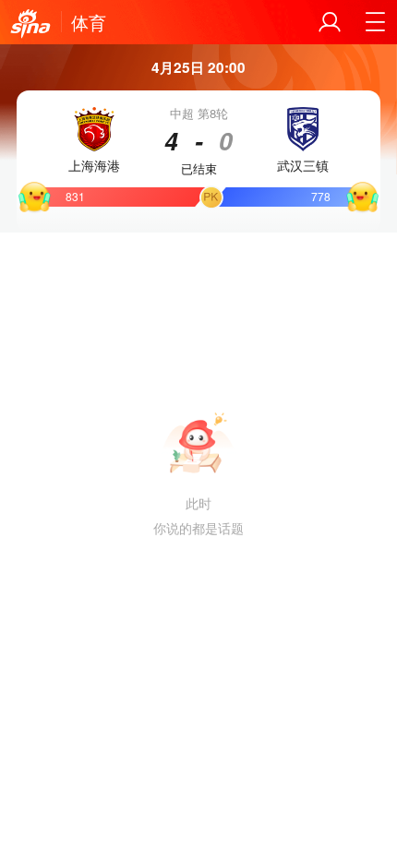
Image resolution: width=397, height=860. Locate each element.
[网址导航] (375, 22)
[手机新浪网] (30, 24)
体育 (88, 22)
